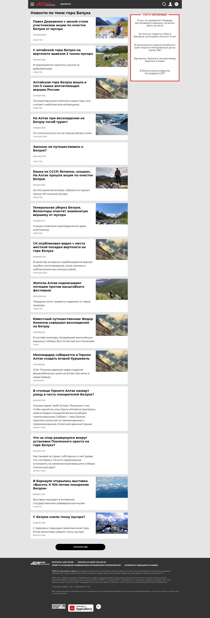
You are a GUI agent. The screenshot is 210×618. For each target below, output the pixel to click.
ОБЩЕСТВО (37, 40)
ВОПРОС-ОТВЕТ (39, 427)
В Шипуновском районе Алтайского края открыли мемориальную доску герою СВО (154, 48)
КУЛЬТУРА (37, 507)
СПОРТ (36, 345)
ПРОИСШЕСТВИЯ (40, 137)
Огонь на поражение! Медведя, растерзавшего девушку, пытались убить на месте (155, 23)
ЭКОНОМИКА (38, 381)
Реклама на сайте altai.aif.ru (92, 562)
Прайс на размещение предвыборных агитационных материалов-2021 (86, 565)
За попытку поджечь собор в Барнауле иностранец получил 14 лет (155, 35)
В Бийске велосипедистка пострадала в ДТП (155, 72)
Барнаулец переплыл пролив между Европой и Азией (155, 59)
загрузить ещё (80, 547)
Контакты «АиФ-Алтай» (63, 562)
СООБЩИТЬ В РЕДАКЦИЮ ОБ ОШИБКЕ (141, 565)
